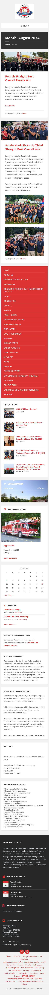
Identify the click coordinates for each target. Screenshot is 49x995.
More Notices (9, 624)
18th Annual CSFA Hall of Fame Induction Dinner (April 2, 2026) (29, 438)
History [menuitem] (26, 970)
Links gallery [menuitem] (23, 973)
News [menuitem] (42, 973)
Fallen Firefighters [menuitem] (12, 967)
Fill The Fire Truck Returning (16, 616)
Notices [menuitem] (17, 976)
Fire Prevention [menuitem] (27, 967)
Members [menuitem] (34, 973)
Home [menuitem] (9, 956)
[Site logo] (24, 18)
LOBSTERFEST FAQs (12, 610)
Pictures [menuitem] (38, 978)
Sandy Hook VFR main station (22, 887)
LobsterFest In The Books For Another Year (29, 424)
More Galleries (10, 558)
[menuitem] (24, 270)
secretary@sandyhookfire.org (19, 944)
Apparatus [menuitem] (25, 959)
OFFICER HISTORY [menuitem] (28, 976)
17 (42, 584)
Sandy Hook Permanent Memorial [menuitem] (30, 981)
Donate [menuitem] (20, 965)
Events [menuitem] (28, 965)
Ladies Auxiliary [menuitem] (10, 973)
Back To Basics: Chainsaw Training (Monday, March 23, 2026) (30, 451)
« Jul (5, 595)
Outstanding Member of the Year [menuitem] (20, 978)
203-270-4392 (13, 942)
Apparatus (9, 545)
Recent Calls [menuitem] (10, 981)
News (14, 44)
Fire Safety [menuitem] (40, 967)
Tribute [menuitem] (24, 984)
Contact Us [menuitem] (11, 965)
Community (18, 612)
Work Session (16, 882)
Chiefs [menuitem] (43, 962)
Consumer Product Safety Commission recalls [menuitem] (21, 962)
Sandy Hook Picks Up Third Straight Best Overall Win (24, 147)
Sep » (10, 595)
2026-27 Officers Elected (26, 409)
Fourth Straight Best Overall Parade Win (19, 78)
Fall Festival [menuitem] (37, 965)
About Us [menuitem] (17, 956)
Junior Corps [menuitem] (36, 970)
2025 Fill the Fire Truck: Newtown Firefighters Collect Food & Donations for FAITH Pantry (30, 466)
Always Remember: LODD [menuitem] (32, 956)
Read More (10, 105)
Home (7, 44)
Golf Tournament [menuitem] (14, 970)
